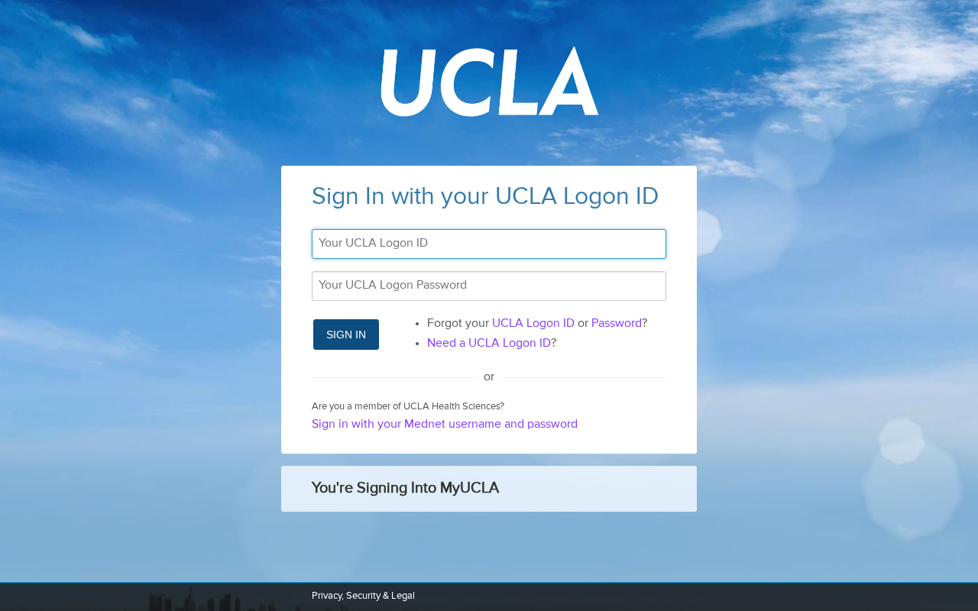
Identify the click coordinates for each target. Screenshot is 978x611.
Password (616, 324)
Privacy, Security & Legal (363, 596)
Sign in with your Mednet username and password (445, 425)
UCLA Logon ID (533, 324)
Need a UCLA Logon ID (489, 344)
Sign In (346, 334)
